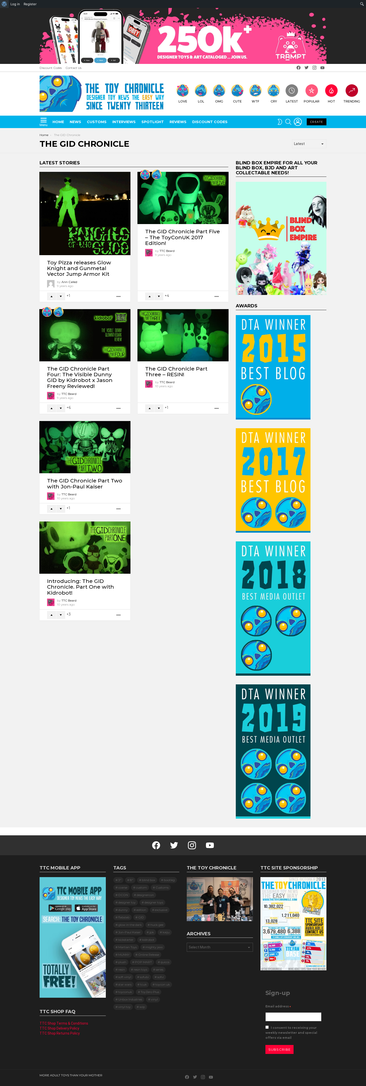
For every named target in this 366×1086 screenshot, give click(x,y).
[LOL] (157, 175)
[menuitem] (4, 4)
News (75, 122)
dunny (123, 910)
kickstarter (125, 940)
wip (142, 1007)
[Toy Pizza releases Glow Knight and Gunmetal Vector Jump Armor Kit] (84, 213)
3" (119, 880)
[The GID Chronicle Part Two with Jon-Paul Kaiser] (84, 447)
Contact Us (73, 68)
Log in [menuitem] (15, 4)
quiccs (165, 962)
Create (316, 122)
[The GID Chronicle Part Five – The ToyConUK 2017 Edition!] (183, 198)
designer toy (127, 902)
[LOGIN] (298, 122)
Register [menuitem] (30, 4)
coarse (122, 887)
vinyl (154, 999)
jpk (151, 932)
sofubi (144, 977)
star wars (124, 984)
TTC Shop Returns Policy (60, 1033)
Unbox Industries (130, 999)
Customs (97, 122)
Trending (351, 101)
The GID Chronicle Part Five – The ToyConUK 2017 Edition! (182, 237)
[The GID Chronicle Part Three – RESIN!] (183, 335)
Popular (311, 101)
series (159, 969)
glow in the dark (130, 925)
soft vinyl (124, 977)
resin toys (140, 969)
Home (58, 122)
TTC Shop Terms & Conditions (64, 1023)
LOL (201, 101)
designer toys (153, 902)
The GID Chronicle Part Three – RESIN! (176, 372)
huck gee (156, 925)
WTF (255, 101)
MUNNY (123, 954)
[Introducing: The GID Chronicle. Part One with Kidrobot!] (84, 547)
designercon (145, 895)
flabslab (123, 917)
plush (122, 962)
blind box (148, 880)
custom (141, 887)
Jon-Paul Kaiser (129, 932)
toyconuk (125, 992)
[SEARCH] (288, 122)
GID (141, 917)
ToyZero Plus (150, 992)
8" (131, 880)
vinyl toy (124, 1007)
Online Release (148, 954)
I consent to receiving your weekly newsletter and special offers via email (291, 1032)
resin (121, 969)
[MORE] (119, 296)
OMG (219, 101)
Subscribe (279, 1049)
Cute (237, 101)
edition (141, 910)
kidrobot (148, 940)
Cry (274, 101)
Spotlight (152, 122)
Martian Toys (127, 947)
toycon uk (162, 984)
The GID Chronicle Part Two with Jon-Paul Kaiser (84, 483)
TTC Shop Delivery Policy (59, 1028)
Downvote (60, 296)
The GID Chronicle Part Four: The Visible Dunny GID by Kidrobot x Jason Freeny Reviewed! (80, 377)
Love (183, 101)
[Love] (145, 175)
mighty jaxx (154, 947)
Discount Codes (51, 68)
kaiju (166, 932)
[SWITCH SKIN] (280, 122)
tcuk (143, 984)
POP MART (143, 962)
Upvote (51, 296)
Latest (292, 101)
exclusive (161, 910)
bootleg (169, 880)
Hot (331, 101)
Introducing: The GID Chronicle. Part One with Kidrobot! (80, 587)
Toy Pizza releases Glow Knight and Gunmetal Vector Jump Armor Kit (79, 268)
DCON (123, 895)
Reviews (178, 122)
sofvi (160, 977)
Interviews (124, 122)
